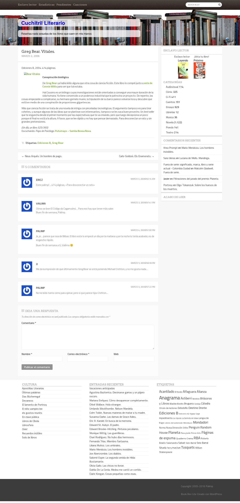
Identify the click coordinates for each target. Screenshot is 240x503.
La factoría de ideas (190, 418)
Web (116, 354)
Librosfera (27, 425)
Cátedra (205, 403)
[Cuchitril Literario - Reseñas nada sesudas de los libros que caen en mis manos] (207, 20)
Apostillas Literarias (33, 388)
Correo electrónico (78, 354)
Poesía (169, 127)
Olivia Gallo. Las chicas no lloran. (106, 466)
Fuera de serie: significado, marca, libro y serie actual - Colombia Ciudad (188, 166)
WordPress (216, 494)
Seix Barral (202, 443)
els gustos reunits (32, 413)
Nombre (27, 354)
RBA (197, 438)
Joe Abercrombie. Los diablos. (105, 453)
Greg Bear (51, 83)
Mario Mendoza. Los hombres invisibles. (111, 449)
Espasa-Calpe (195, 413)
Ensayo (170, 107)
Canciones (80, 4)
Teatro (169, 132)
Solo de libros (29, 437)
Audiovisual (172, 87)
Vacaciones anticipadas (102, 388)
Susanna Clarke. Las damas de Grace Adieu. (112, 417)
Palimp (40, 231)
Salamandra (172, 442)
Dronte (203, 408)
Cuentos (170, 102)
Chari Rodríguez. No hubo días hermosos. (111, 437)
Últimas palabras (31, 392)
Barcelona (196, 398)
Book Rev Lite (188, 494)
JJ (37, 264)
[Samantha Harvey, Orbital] (183, 77)
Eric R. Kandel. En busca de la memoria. (110, 421)
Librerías (170, 112)
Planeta (174, 432)
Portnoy (168, 185)
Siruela (162, 448)
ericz (39, 180)
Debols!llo (183, 408)
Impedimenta (165, 418)
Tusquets (188, 447)
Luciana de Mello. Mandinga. (194, 158)
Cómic (169, 92)
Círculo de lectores (168, 408)
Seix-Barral (191, 442)
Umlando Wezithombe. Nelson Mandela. (111, 409)
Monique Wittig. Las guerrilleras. (107, 433)
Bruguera (189, 403)
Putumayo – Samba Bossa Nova (73, 131)
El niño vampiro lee (32, 409)
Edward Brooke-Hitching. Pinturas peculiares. (114, 429)
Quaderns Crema (184, 438)
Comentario (29, 323)
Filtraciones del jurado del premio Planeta (195, 179)
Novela (170, 122)
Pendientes (63, 4)
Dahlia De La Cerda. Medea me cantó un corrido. (115, 470)
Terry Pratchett (173, 447)
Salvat (181, 443)
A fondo (178, 392)
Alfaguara (189, 391)
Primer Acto (196, 433)
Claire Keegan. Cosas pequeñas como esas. (112, 474)
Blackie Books (177, 403)
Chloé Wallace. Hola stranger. (105, 404)
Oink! (24, 429)
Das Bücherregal (31, 396)
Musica (170, 117)
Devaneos (27, 400)
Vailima (41, 203)
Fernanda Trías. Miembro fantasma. (108, 441)
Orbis (185, 427)
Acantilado (166, 391)
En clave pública (30, 417)
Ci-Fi (168, 97)
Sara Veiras (169, 158)
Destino (193, 408)
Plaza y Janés (185, 433)
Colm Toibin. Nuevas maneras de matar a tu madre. (117, 413)
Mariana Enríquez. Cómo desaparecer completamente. (118, 400)
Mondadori (200, 422)
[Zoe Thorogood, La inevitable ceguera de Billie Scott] (199, 77)
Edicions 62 (184, 413)
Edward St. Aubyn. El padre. (104, 425)
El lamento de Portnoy (34, 405)
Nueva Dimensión (174, 427)
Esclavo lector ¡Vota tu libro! (191, 57)
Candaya (197, 403)
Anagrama (169, 397)
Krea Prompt (170, 148)
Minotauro (187, 422)
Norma (162, 427)
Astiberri (186, 398)
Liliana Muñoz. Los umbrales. (105, 445)
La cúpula (177, 418)
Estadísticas (47, 4)
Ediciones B (44, 143)
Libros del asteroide (174, 422)
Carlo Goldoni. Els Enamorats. (136, 156)
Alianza (202, 391)
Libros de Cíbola (30, 421)
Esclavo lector (27, 4)
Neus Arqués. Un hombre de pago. (42, 156)
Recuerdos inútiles (32, 433)
